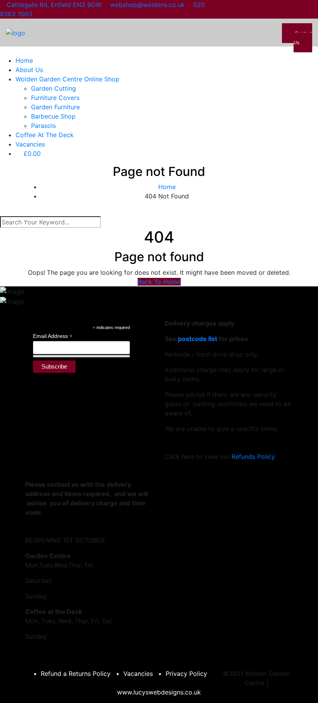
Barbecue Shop (53, 116)
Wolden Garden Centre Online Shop (67, 79)
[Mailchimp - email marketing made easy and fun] (120, 374)
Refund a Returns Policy (76, 673)
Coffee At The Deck (45, 135)
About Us (29, 70)
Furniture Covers (55, 98)
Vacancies (30, 144)
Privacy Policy (186, 673)
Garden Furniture (55, 107)
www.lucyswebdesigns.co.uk (159, 692)
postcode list (197, 339)
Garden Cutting (53, 88)
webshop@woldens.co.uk (147, 5)
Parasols (43, 125)
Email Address (53, 336)
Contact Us (303, 37)
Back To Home (159, 282)
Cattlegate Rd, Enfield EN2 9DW (54, 5)
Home (24, 60)
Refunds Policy (253, 456)
